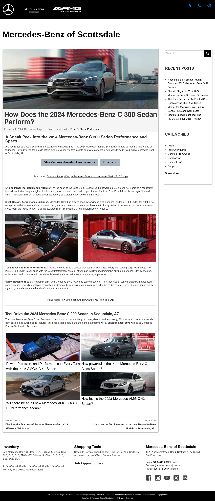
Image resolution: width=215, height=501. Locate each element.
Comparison (174, 158)
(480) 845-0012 (161, 462)
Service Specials (111, 455)
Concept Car (175, 162)
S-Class (37, 455)
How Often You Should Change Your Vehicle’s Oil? (87, 299)
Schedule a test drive (119, 322)
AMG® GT (26, 455)
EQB (5, 458)
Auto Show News (177, 149)
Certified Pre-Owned (179, 153)
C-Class (30, 452)
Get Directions (153, 455)
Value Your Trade (126, 452)
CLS (61, 455)
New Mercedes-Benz (14, 452)
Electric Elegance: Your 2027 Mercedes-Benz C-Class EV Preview (188, 93)
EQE (11, 458)
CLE (55, 455)
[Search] (207, 53)
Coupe (171, 166)
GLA (63, 452)
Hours (175, 462)
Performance (94, 129)
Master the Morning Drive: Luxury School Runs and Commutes (186, 108)
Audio (171, 145)
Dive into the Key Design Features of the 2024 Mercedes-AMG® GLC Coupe (87, 176)
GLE (11, 455)
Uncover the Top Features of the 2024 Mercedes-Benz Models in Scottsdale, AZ (125, 424)
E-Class (46, 452)
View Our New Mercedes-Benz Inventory (69, 162)
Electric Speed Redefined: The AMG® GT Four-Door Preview (184, 116)
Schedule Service (83, 452)
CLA (38, 452)
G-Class (55, 452)
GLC (5, 455)
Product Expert (36, 129)
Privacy (120, 498)
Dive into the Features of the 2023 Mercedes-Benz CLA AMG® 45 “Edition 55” (36, 424)
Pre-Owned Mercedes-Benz (28, 469)
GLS (17, 455)
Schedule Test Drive (104, 452)
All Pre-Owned (10, 466)
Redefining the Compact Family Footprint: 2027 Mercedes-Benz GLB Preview (188, 83)
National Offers (94, 455)
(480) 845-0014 (161, 468)
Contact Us (110, 162)
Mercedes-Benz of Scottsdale (61, 34)
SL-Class (47, 455)
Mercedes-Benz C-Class (72, 129)
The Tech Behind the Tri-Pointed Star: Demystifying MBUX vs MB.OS (188, 101)
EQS (17, 458)
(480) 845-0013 (163, 465)
